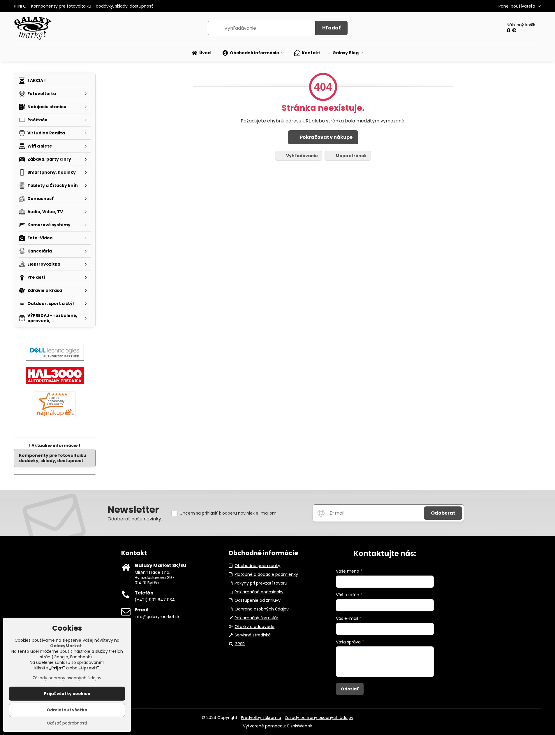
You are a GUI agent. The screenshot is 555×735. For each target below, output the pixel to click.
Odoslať (349, 689)
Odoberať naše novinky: (135, 518)
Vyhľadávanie (301, 156)
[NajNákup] (55, 417)
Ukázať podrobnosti (67, 723)
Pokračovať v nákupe (326, 137)
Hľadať (331, 27)
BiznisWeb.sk (299, 726)
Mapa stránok (351, 156)
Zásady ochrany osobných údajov (319, 717)
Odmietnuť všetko (67, 710)
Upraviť (89, 668)
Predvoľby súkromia (261, 717)
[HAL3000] (55, 382)
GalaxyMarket (66, 646)
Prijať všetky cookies (67, 694)
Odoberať (443, 513)
